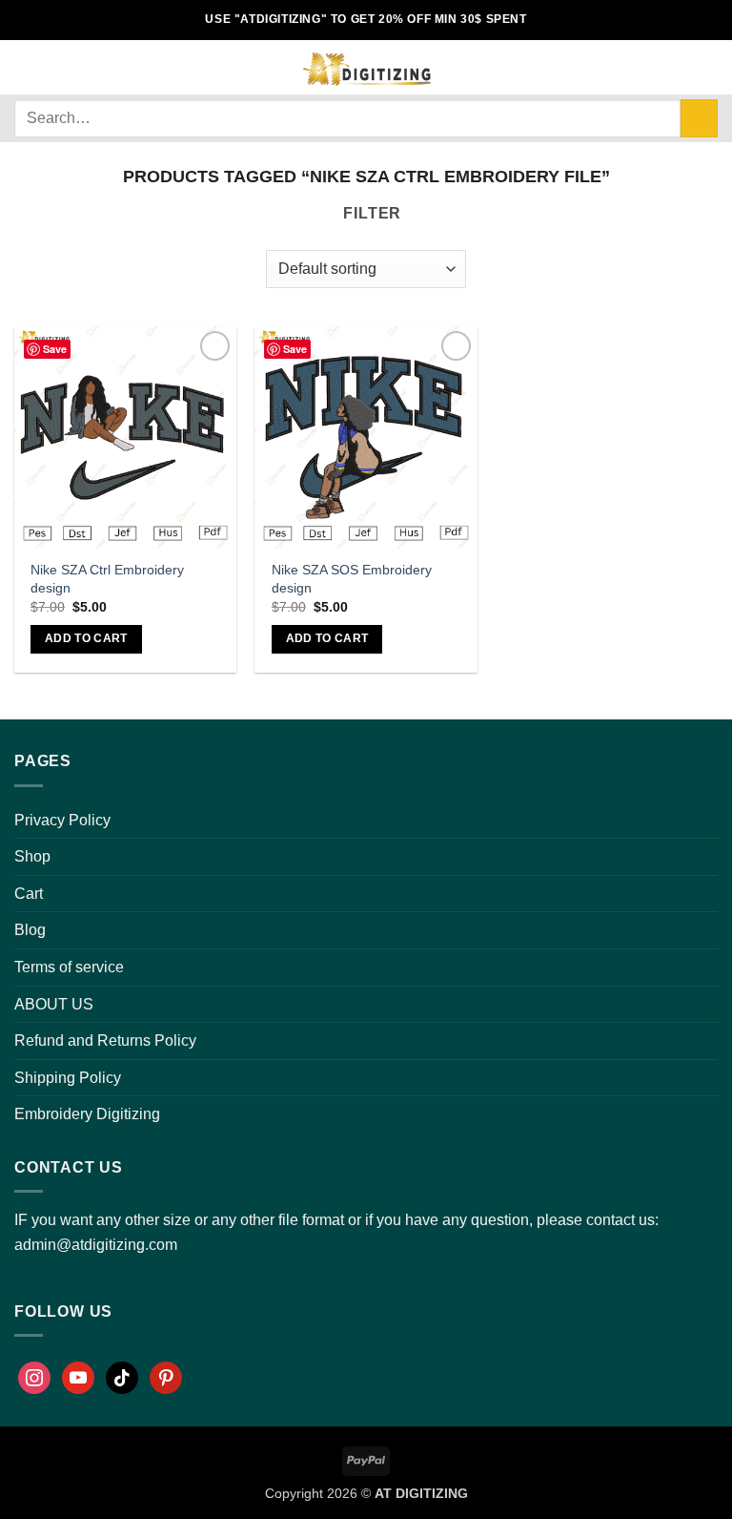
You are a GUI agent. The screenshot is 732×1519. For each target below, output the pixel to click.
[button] (25, 67)
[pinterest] (166, 1378)
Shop (32, 856)
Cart (28, 893)
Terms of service (69, 967)
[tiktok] (122, 1378)
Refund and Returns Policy (105, 1040)
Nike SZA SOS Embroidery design (352, 578)
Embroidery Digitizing (87, 1114)
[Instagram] (34, 1378)
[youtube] (78, 1378)
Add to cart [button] (86, 638)
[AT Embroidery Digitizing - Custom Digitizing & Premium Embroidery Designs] (366, 67)
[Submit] (699, 117)
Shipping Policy (67, 1078)
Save (55, 349)
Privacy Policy (62, 820)
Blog (30, 930)
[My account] (643, 68)
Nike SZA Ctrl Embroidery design (107, 578)
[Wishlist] (675, 68)
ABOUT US (53, 1004)
